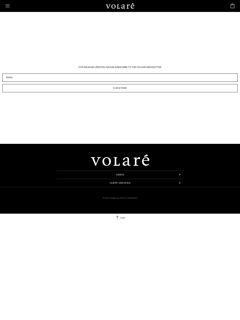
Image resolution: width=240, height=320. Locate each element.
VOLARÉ (120, 6)
